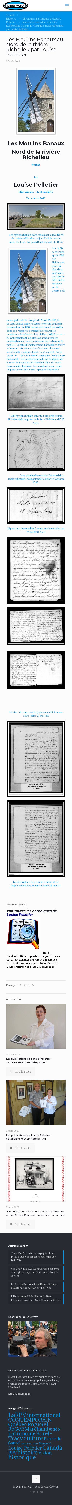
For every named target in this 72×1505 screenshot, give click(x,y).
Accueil (10, 15)
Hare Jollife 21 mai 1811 (36, 715)
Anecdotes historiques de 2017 (39, 22)
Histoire (11, 18)
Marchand (36, 1429)
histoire (27, 1452)
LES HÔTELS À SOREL (29, 1444)
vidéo (54, 1429)
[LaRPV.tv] (15, 5)
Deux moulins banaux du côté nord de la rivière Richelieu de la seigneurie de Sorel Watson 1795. (35, 479)
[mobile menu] (67, 5)
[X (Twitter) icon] (34, 1492)
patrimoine (22, 1433)
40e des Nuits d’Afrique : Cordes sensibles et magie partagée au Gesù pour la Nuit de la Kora (35, 1272)
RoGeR (16, 1429)
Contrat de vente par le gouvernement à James (36, 712)
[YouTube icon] (38, 1492)
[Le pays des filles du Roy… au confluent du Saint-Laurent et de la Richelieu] (36, 216)
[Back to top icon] (36, 1479)
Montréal (45, 1443)
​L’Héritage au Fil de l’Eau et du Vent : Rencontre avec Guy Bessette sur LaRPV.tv (35, 1298)
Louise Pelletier (25, 1448)
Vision (45, 1453)
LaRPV (17, 1415)
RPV (12, 1453)
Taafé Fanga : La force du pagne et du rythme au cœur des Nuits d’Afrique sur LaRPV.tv (33, 1257)
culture (33, 1438)
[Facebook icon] (30, 1492)
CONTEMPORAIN (30, 1419)
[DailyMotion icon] (41, 1492)
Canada (52, 1447)
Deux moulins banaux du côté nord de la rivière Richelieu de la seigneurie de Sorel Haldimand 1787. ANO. (36, 419)
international (43, 1414)
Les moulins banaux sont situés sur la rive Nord (36, 235)
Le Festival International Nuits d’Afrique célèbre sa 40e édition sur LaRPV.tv (34, 1286)
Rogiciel (38, 1424)
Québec (17, 1424)
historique (22, 1457)
